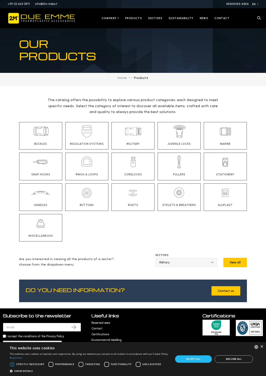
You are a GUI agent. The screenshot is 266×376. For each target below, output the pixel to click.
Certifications (100, 334)
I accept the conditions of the (35, 336)
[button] (89, 371)
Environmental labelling (107, 340)
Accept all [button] (193, 359)
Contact (222, 18)
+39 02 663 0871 (19, 4)
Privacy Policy (55, 336)
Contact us (226, 291)
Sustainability (181, 18)
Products (133, 18)
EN (254, 4)
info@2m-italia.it (46, 4)
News (204, 18)
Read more (16, 357)
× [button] (261, 346)
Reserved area (238, 4)
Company (109, 18)
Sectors (155, 18)
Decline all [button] (234, 359)
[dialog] (133, 359)
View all (235, 262)
